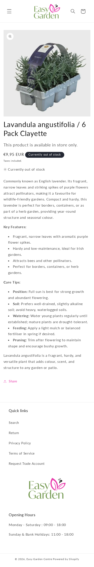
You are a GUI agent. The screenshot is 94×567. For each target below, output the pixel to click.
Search (14, 422)
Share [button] (13, 381)
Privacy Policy (20, 443)
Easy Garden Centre (39, 559)
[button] (9, 11)
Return (14, 433)
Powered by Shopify (66, 559)
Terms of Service (22, 453)
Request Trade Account (26, 463)
